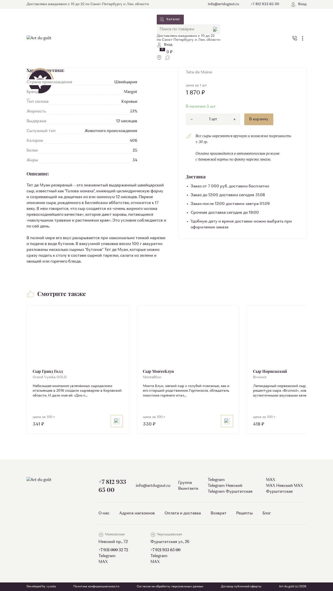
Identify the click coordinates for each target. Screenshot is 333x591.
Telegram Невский (225, 486)
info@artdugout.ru (153, 486)
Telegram (107, 556)
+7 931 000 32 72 (113, 549)
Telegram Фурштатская (230, 492)
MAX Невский (279, 486)
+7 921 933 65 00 (165, 549)
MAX (103, 562)
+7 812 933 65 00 (112, 485)
